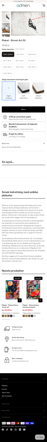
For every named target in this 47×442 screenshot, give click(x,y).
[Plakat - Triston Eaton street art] (12, 316)
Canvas (4, 389)
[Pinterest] (11, 430)
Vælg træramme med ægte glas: (15, 80)
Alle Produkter (7, 396)
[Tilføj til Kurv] (20, 300)
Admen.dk (6, 426)
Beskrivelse (5, 143)
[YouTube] (24, 430)
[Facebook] (3, 430)
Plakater (5, 385)
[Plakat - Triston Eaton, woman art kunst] (33, 316)
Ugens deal (6, 392)
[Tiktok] (7, 430)
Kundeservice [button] (6, 417)
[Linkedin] (20, 430)
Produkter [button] (5, 379)
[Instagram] (16, 430)
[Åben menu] (5, 5)
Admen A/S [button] (5, 404)
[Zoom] (15, 31)
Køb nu (23, 109)
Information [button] (6, 410)
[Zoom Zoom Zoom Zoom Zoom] (28, 24)
